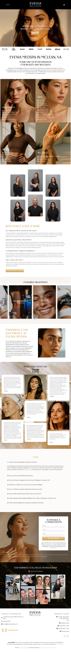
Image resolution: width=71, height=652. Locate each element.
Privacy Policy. (44, 556)
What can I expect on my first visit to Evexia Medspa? (26, 484)
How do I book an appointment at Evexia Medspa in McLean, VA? (29, 480)
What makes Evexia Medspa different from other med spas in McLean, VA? (32, 498)
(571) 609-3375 (28, 469)
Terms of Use (45, 546)
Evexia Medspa (24, 647)
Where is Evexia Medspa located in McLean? (23, 462)
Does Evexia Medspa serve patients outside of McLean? (26, 503)
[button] (64, 5)
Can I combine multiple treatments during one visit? (25, 489)
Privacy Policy (60, 546)
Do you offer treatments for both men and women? (25, 494)
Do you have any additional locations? (21, 475)
